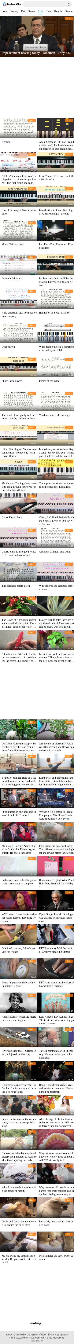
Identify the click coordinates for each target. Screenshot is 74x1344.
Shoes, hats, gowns (12, 381)
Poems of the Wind (49, 381)
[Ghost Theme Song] (18, 503)
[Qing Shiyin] (18, 333)
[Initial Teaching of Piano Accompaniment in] (18, 435)
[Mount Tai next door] (18, 230)
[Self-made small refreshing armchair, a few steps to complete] (18, 866)
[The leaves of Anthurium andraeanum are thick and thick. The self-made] (18, 606)
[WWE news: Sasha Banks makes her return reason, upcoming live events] (18, 900)
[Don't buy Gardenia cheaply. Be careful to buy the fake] (18, 729)
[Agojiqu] (18, 128)
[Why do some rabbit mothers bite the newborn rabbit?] (18, 1173)
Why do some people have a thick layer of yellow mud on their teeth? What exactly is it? (56, 1157)
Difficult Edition (11, 278)
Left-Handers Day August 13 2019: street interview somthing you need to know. (56, 1020)
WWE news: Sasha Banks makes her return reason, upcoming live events (19, 918)
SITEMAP (37, 1340)
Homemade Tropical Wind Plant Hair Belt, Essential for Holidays (56, 883)
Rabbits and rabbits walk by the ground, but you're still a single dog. (56, 282)
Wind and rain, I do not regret (55, 415)
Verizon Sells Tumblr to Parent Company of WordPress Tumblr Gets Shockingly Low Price (56, 815)
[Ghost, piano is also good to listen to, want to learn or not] (18, 537)
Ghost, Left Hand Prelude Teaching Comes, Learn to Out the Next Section (56, 521)
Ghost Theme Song (12, 517)
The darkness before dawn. (16, 585)
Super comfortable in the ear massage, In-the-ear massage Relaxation (19, 1122)
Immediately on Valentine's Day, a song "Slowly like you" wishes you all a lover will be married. (56, 452)
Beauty (14, 11)
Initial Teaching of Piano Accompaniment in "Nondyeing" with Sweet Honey (19, 452)
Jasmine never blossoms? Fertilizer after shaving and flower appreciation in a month (56, 747)
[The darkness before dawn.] (18, 572)
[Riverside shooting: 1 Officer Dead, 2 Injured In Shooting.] (18, 1037)
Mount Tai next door (13, 244)
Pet (23, 11)
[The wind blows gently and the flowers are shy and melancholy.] (18, 401)
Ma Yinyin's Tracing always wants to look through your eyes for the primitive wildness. (19, 487)
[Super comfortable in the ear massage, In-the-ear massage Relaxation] (18, 1105)
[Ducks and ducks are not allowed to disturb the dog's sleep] (18, 1207)
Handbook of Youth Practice (54, 312)
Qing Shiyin (8, 346)
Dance (68, 11)
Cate (48, 11)
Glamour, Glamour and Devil (55, 551)
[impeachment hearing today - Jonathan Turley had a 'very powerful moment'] (37, 36)
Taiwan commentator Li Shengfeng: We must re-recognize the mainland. (56, 1054)
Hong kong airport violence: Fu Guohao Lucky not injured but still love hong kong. (19, 1088)
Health (58, 11)
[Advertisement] (36, 87)
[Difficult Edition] (18, 264)
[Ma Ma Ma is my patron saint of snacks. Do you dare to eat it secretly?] (18, 1242)
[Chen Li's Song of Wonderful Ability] (18, 196)
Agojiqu (6, 142)
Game (31, 11)
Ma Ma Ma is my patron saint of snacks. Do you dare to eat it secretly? (19, 1259)
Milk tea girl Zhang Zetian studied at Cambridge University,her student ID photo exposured (19, 849)
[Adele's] (18, 162)
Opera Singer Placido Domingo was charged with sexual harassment (56, 918)
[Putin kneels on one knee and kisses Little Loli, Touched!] (18, 798)
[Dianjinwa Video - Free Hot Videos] (12, 4)
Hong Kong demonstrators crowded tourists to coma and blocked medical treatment (56, 1088)
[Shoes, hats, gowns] (18, 367)
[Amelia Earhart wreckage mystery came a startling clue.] (18, 1003)
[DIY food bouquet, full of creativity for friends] (18, 934)
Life (40, 11)
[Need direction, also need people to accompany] (18, 298)
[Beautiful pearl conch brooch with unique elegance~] (18, 968)
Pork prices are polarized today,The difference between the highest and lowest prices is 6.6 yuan (56, 849)
